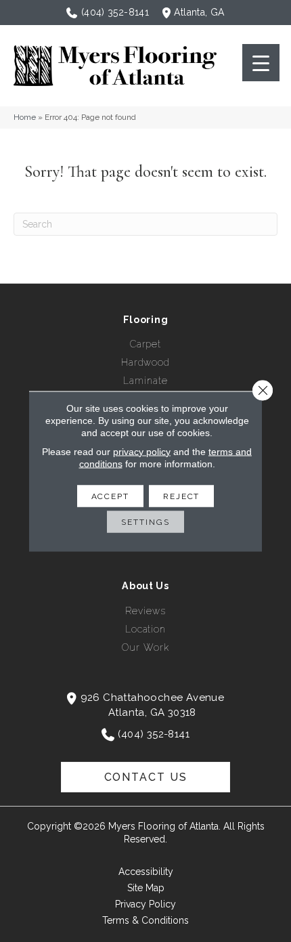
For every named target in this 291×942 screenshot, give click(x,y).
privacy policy (142, 451)
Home (25, 117)
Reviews (145, 610)
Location (145, 629)
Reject (181, 495)
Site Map (145, 888)
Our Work (145, 647)
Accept (110, 495)
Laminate (145, 380)
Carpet (145, 344)
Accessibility (145, 871)
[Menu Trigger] (260, 62)
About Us (145, 586)
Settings (145, 521)
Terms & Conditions (145, 920)
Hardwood (145, 362)
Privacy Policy (145, 904)
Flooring (146, 319)
